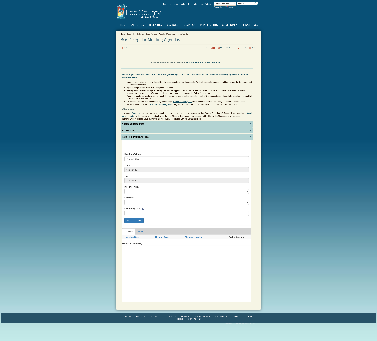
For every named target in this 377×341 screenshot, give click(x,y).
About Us (141, 316)
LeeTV (190, 62)
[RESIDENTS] (155, 25)
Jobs (183, 4)
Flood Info (192, 4)
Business (185, 316)
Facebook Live (214, 62)
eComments (136, 113)
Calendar (167, 4)
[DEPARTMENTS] (209, 25)
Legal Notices (205, 4)
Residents (156, 316)
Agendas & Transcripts (167, 34)
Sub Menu (128, 48)
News (176, 4)
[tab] (187, 124)
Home (123, 25)
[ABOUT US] (137, 25)
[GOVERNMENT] (230, 25)
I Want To (238, 316)
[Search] (256, 3)
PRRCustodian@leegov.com (161, 104)
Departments (202, 316)
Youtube (199, 62)
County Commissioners (135, 34)
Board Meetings (151, 34)
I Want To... (250, 25)
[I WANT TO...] (250, 25)
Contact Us (194, 319)
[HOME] (123, 25)
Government (221, 316)
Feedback (242, 48)
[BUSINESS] (189, 25)
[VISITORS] (172, 25)
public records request (182, 102)
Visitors (171, 316)
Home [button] (141, 11)
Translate (231, 7)
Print (253, 48)
